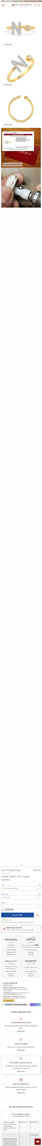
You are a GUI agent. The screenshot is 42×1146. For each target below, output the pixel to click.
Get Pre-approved (30, 950)
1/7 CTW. (19, 876)
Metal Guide (40, 885)
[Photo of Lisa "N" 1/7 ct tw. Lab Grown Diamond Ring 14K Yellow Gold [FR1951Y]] (21, 28)
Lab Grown (5, 876)
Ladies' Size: (5, 894)
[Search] (36, 5)
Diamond (12, 876)
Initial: (3, 903)
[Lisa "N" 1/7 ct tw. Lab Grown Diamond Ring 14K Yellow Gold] (21, 148)
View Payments (11, 950)
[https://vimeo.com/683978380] (21, 188)
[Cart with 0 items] (39, 5)
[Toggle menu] (2, 5)
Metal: (3, 885)
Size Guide (40, 894)
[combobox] (21, 888)
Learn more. (21, 1031)
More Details (26, 876)
